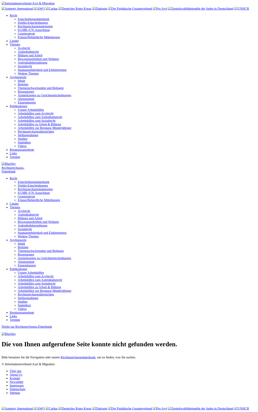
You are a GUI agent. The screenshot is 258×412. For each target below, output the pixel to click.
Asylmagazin (18, 77)
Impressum (17, 385)
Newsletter (16, 382)
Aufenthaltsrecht (28, 51)
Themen (15, 44)
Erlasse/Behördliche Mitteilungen (39, 37)
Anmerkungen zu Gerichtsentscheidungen (44, 95)
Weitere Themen (28, 73)
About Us (16, 374)
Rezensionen (26, 91)
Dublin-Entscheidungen (33, 22)
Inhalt (21, 80)
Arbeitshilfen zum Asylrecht (35, 113)
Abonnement (26, 99)
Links (13, 153)
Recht (13, 15)
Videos (22, 146)
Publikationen (18, 106)
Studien (22, 138)
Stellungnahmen (28, 135)
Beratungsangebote (22, 149)
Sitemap (15, 392)
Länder (14, 41)
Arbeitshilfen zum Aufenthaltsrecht (40, 117)
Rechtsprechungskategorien (35, 26)
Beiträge (23, 84)
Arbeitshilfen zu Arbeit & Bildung (39, 124)
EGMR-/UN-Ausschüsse (34, 30)
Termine (15, 157)
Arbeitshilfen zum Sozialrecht (36, 120)
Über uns (15, 371)
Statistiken (24, 142)
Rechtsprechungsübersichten (36, 131)
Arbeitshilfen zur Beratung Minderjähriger (44, 128)
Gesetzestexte (26, 33)
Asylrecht (24, 48)
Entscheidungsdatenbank (33, 19)
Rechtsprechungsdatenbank (78, 357)
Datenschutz (17, 389)
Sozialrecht (25, 66)
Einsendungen (27, 102)
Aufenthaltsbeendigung (32, 62)
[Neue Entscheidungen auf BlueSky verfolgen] (129, 164)
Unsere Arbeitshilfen (31, 109)
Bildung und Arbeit (30, 55)
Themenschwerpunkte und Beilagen (41, 88)
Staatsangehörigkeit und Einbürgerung (42, 70)
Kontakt (15, 378)
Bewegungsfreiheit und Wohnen (38, 59)
